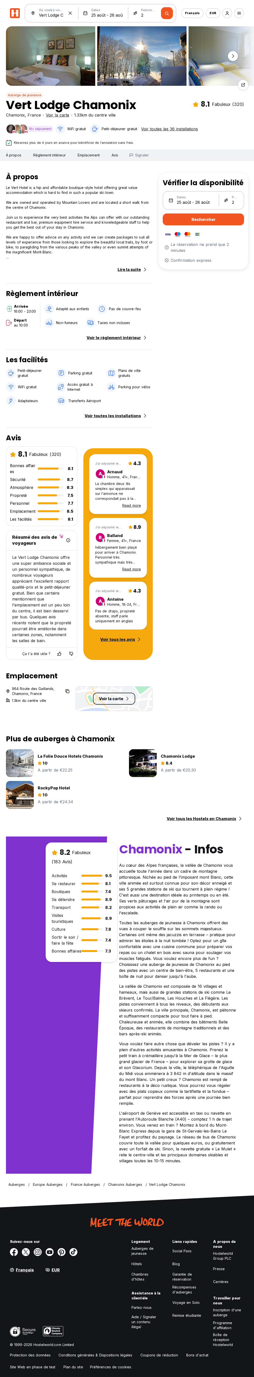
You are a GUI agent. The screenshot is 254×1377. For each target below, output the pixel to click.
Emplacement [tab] (89, 155)
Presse (219, 1269)
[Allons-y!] (167, 13)
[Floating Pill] (233, 56)
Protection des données (30, 1355)
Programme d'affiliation (222, 1325)
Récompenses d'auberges (184, 1289)
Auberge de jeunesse (24, 95)
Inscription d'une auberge (227, 1312)
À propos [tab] (13, 155)
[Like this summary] (59, 654)
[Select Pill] (227, 13)
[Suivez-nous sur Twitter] (26, 1252)
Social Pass (181, 1251)
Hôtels (136, 1264)
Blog (176, 1264)
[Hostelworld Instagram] (38, 1252)
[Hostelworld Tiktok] (73, 1252)
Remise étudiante (186, 1315)
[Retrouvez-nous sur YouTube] (50, 1252)
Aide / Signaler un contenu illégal (144, 1322)
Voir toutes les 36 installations (169, 128)
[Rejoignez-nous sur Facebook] (14, 1252)
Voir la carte (57, 115)
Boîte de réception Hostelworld (223, 1340)
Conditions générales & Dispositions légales (95, 1355)
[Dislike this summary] (71, 654)
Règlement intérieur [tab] (49, 155)
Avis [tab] (115, 155)
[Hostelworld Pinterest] (61, 1252)
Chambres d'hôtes (139, 1276)
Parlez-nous (141, 1307)
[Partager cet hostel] (243, 85)
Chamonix (15, 115)
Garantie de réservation (182, 1276)
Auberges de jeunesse (142, 1251)
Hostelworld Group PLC (223, 1255)
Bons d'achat (197, 1355)
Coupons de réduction (159, 1355)
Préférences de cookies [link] (110, 1367)
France (34, 115)
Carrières (220, 1282)
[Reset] (70, 13)
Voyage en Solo (186, 1302)
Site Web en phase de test (33, 1367)
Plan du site (73, 1367)
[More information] (68, 540)
